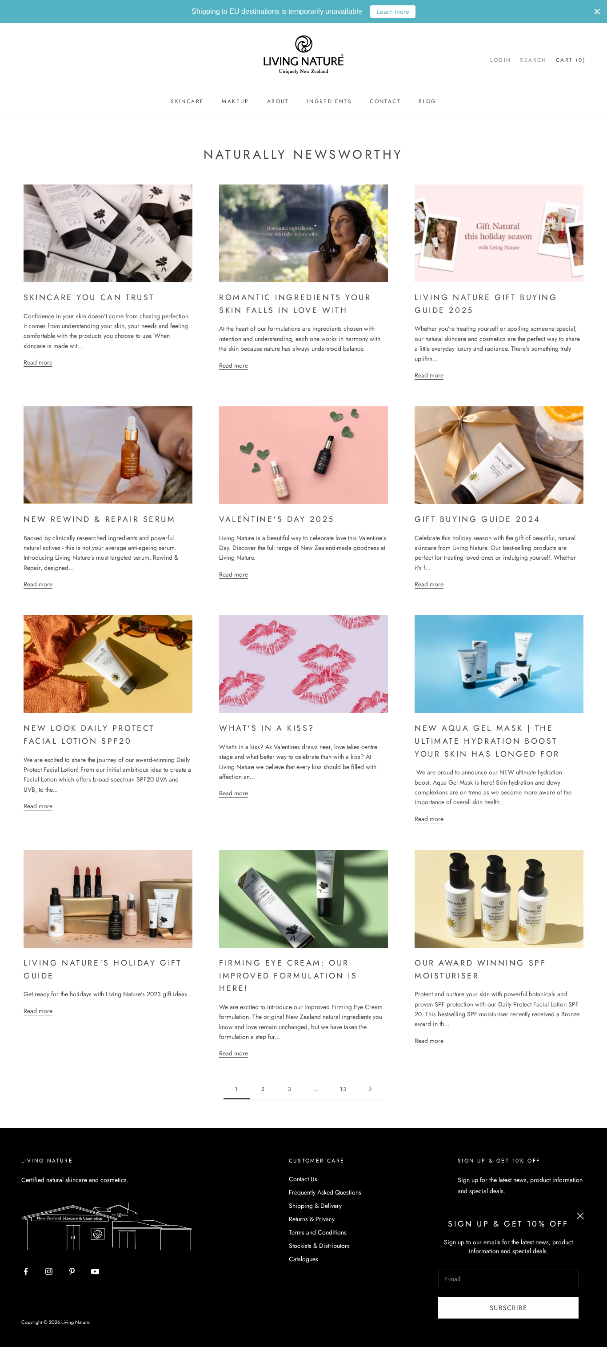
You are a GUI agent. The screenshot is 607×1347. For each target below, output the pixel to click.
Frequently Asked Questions (325, 1192)
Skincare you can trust (89, 297)
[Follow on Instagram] (48, 1271)
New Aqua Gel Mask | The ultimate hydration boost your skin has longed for (487, 740)
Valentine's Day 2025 (277, 519)
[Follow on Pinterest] (72, 1271)
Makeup (235, 101)
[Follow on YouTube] (95, 1271)
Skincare (187, 101)
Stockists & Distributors (319, 1245)
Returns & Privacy (312, 1219)
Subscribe (508, 1308)
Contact (385, 101)
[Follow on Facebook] (25, 1271)
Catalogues (303, 1259)
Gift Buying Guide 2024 (477, 519)
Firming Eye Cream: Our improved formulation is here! (288, 975)
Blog (427, 101)
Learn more (392, 11)
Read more (38, 362)
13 (343, 1089)
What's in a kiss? (267, 728)
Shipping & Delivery (315, 1205)
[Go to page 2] (370, 1089)
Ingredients (329, 101)
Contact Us (303, 1179)
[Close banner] (597, 11)
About (278, 101)
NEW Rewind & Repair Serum (100, 519)
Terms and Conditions (318, 1232)
